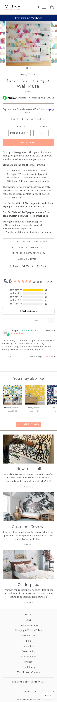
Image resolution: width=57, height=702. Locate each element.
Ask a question (28, 259)
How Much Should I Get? (28, 247)
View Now (28, 487)
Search (28, 614)
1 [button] (27, 68)
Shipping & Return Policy (28, 253)
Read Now (28, 545)
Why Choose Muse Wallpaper (28, 241)
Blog (28, 640)
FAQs (28, 619)
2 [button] (30, 68)
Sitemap (28, 661)
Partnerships (28, 651)
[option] (28, 18)
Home (23, 74)
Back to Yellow (30, 424)
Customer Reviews (28, 625)
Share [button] (8, 356)
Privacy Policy (28, 656)
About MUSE (28, 635)
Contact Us (29, 646)
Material (20, 127)
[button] (48, 356)
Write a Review (29, 311)
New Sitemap (28, 667)
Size (27, 113)
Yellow (31, 74)
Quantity (41, 127)
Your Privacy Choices (28, 672)
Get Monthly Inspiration (28, 682)
